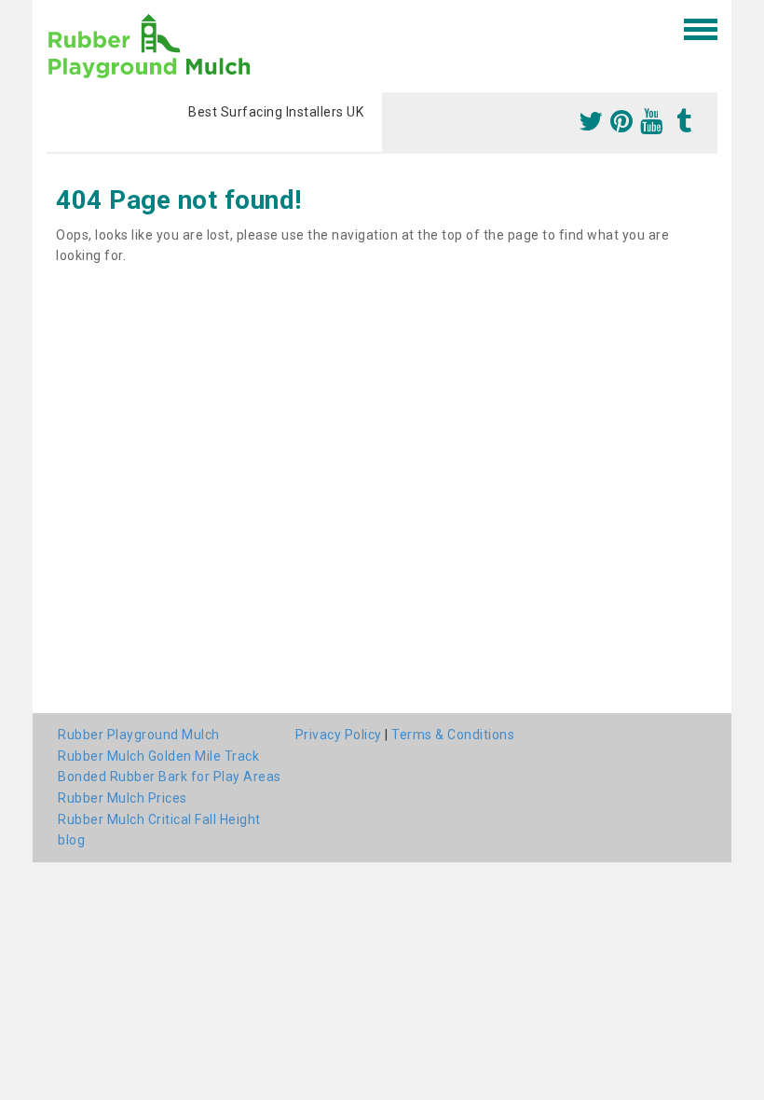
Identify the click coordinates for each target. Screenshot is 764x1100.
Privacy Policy (338, 734)
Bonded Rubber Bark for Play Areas (169, 776)
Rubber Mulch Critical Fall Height (159, 819)
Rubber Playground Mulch (139, 734)
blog (71, 839)
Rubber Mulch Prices (122, 798)
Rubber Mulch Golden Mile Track (158, 756)
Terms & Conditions (452, 734)
